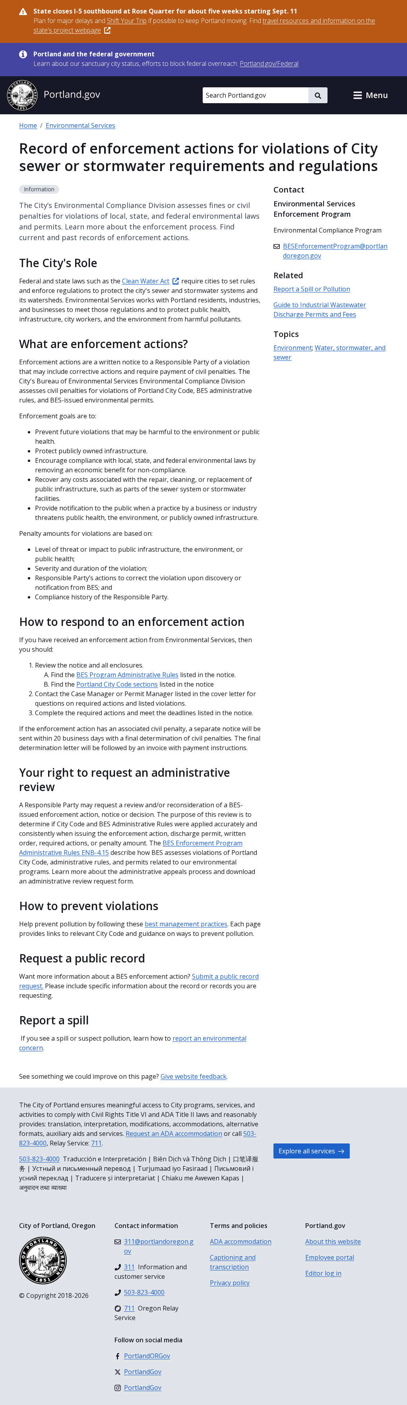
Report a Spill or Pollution (311, 289)
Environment (292, 347)
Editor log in (323, 1273)
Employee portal (329, 1257)
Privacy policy (230, 1282)
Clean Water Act (145, 281)
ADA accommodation (240, 1241)
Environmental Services (80, 125)
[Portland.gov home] (53, 95)
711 (96, 1143)
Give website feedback (194, 1076)
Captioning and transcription (233, 1262)
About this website (333, 1241)
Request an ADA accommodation (174, 1133)
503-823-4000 (39, 1159)
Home (28, 125)
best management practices (186, 924)
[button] (370, 95)
